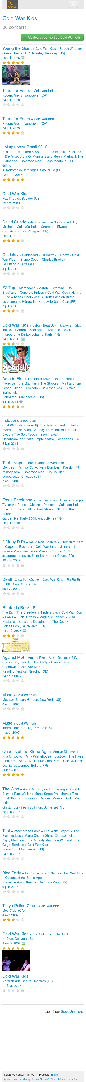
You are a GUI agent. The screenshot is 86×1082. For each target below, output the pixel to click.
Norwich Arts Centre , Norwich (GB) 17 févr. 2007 (28, 981)
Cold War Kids (20, 18)
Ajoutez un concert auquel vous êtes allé (26, 1079)
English (55, 1074)
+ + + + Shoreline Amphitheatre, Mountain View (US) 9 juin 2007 (42, 880)
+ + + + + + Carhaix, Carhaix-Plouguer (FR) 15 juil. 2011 (39, 229)
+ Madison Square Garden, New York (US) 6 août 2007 (31, 699)
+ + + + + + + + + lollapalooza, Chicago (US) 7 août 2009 (42, 471)
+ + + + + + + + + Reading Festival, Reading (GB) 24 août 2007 (39, 666)
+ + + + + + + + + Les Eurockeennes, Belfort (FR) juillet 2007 (42, 760)
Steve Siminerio (72, 1011)
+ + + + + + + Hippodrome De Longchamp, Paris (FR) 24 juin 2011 (41, 332)
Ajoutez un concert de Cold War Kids (54, 37)
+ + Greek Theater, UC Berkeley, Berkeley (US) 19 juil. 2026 (42, 53)
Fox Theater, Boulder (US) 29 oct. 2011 (21, 198)
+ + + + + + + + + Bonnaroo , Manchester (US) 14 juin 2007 (41, 842)
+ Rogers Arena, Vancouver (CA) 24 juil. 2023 (28, 95)
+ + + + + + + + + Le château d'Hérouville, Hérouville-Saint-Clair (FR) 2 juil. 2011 (42, 297)
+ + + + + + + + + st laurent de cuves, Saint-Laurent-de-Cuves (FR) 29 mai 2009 (42, 551)
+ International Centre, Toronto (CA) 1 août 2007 (27, 728)
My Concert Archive (12, 4)
